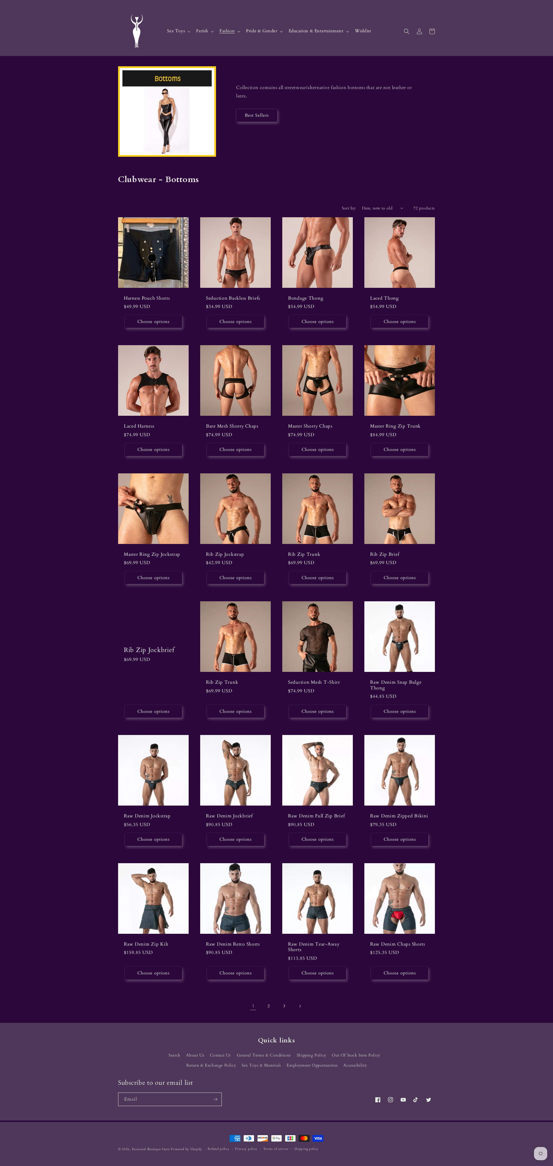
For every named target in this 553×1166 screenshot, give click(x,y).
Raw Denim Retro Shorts (233, 944)
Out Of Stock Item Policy (356, 1055)
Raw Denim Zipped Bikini (399, 816)
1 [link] (253, 1006)
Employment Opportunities (312, 1065)
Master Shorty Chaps (310, 426)
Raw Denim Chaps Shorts (397, 944)
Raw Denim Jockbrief (229, 816)
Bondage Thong (305, 298)
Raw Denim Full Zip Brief (316, 816)
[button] (178, 31)
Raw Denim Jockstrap (147, 816)
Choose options (153, 321)
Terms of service (276, 1149)
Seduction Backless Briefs (233, 298)
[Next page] (299, 1006)
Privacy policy (246, 1149)
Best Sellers (257, 115)
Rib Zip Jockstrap (225, 554)
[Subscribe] (215, 1099)
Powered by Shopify (186, 1149)
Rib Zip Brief (384, 554)
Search (174, 1055)
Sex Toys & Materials (261, 1065)
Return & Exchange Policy (211, 1065)
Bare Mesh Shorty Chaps (232, 426)
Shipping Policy (311, 1055)
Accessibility (355, 1065)
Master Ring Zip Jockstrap (152, 554)
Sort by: (349, 208)
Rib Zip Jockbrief (149, 650)
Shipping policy (306, 1149)
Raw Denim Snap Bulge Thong (395, 685)
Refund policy (218, 1149)
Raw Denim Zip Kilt (146, 944)
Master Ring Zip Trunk (395, 426)
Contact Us (220, 1055)
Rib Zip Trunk (304, 554)
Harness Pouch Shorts (147, 298)
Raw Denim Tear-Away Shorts (314, 947)
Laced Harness (139, 426)
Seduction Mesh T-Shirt (314, 682)
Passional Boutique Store (151, 1149)
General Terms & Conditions (264, 1055)
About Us (195, 1055)
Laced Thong (384, 298)
